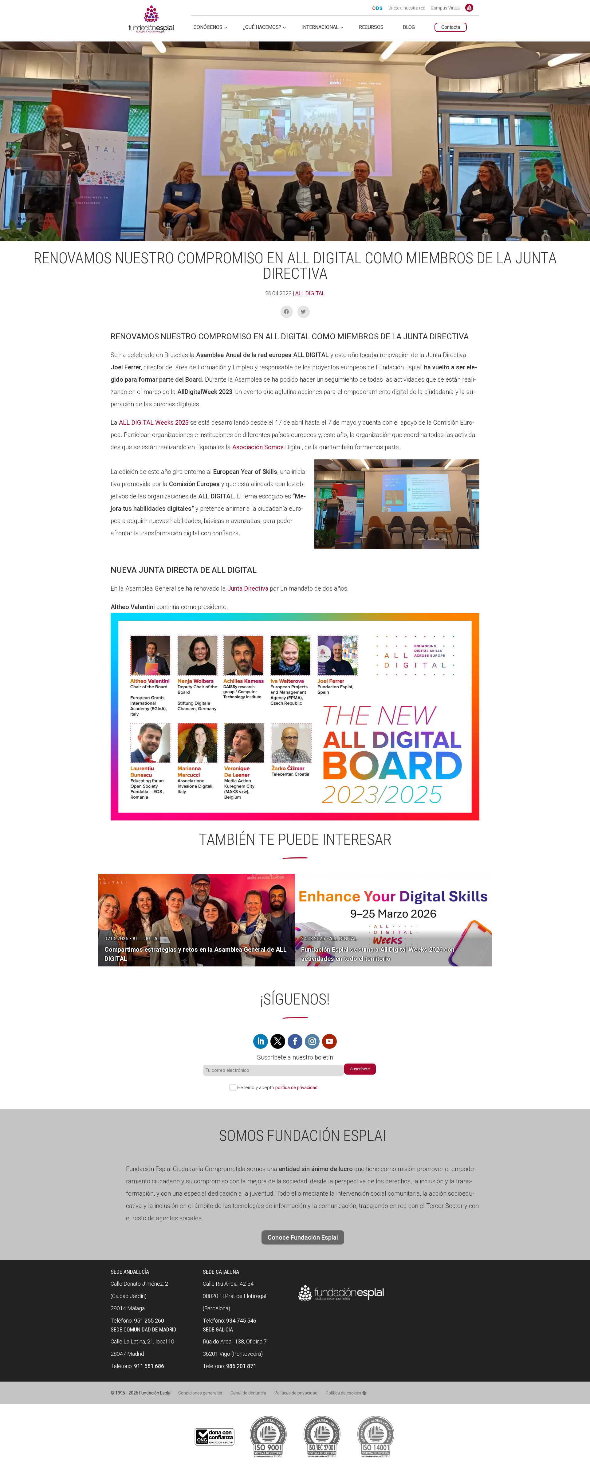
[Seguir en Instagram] (312, 1041)
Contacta (450, 27)
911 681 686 (149, 1366)
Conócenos (208, 27)
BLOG (409, 27)
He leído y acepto (277, 1087)
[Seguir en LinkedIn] (260, 1041)
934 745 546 (241, 1320)
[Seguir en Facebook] (295, 1041)
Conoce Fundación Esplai (469, 8)
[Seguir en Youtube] (329, 1041)
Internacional (320, 27)
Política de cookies (344, 1392)
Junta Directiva (248, 588)
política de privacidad (296, 1087)
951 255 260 (149, 1320)
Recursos (371, 27)
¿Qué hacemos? (262, 27)
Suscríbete (360, 1069)
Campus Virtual (446, 8)
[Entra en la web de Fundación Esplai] (341, 1301)
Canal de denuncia (248, 1392)
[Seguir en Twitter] (277, 1041)
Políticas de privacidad (295, 1392)
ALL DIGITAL (310, 293)
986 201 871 (241, 1366)
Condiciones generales (200, 1392)
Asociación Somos (258, 447)
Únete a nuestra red (406, 8)
